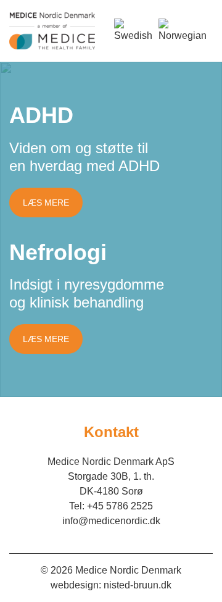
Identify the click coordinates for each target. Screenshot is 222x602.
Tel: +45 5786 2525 (111, 506)
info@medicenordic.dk (111, 521)
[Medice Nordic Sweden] (133, 31)
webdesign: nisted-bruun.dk (111, 585)
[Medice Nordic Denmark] (52, 30)
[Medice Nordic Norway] (182, 31)
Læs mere (46, 202)
